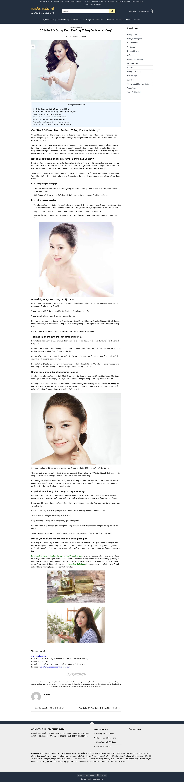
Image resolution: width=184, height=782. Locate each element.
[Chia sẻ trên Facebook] (68, 674)
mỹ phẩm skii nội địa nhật (88, 753)
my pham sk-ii (132, 63)
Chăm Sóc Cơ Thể (76, 20)
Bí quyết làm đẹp (133, 35)
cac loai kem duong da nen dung (108, 682)
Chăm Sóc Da (61, 20)
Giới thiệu (95, 1)
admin (84, 36)
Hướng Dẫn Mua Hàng (123, 1)
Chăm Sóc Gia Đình (133, 20)
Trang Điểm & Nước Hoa (94, 20)
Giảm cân (130, 55)
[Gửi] (112, 11)
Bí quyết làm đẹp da (134, 39)
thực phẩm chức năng (116, 753)
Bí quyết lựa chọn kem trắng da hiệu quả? (46, 114)
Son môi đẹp (132, 76)
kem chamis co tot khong (86, 684)
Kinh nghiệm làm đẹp (135, 59)
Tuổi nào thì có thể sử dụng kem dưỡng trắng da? (49, 117)
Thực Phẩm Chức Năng (114, 20)
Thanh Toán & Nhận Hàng (93, 5)
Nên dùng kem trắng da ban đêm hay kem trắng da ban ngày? (53, 111)
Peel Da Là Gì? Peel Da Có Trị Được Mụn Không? (98, 708)
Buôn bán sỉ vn (37, 753)
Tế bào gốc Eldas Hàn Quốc (138, 84)
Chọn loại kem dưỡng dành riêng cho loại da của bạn (50, 122)
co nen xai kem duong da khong (67, 684)
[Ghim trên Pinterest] (80, 674)
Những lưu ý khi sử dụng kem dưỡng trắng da (48, 119)
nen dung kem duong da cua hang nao (89, 686)
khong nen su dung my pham (68, 686)
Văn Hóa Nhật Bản (134, 92)
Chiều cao (131, 47)
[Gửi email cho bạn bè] (76, 674)
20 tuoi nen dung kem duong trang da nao (84, 682)
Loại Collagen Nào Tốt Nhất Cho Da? (49, 708)
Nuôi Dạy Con (132, 67)
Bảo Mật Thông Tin (46, 1)
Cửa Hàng (87, 1)
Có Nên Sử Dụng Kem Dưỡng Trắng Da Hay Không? (51, 109)
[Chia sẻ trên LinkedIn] (84, 674)
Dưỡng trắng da (76, 27)
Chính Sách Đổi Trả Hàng (73, 1)
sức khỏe (130, 80)
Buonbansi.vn (135, 729)
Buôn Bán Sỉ (42, 9)
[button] (132, 11)
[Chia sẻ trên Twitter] (72, 674)
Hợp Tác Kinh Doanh (107, 1)
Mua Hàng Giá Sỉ (137, 1)
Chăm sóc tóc (132, 43)
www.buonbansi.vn (38, 656)
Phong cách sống (133, 71)
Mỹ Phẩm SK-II (48, 20)
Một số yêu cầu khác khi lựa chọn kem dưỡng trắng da (51, 124)
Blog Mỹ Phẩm (58, 1)
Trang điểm (131, 88)
